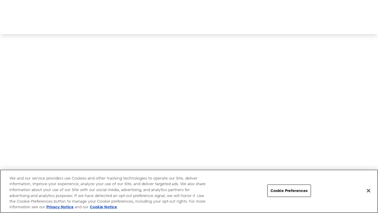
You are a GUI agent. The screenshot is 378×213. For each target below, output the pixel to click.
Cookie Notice (103, 206)
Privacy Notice (60, 206)
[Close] (368, 190)
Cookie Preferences (289, 190)
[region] (189, 191)
